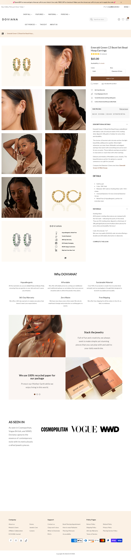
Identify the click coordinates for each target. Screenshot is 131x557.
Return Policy (90, 524)
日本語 (126, 7)
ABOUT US (53, 24)
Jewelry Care (33, 527)
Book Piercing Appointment (71, 524)
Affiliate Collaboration (16, 531)
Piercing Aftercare (69, 531)
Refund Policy (107, 524)
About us (12, 524)
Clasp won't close (53, 527)
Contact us (51, 524)
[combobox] (98, 19)
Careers (32, 531)
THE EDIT (43, 24)
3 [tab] (39, 394)
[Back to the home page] (3, 34)
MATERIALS (97, 209)
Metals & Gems (14, 527)
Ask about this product (110, 83)
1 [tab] (34, 394)
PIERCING (64, 14)
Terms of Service (91, 534)
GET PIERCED (30, 24)
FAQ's (49, 534)
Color (93, 68)
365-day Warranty (92, 531)
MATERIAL (52, 14)
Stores (31, 524)
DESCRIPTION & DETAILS (101, 124)
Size (111, 68)
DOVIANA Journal (14, 534)
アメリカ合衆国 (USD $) (111, 7)
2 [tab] (37, 394)
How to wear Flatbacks (70, 527)
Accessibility (67, 534)
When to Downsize (54, 531)
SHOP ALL (27, 14)
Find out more (124, 109)
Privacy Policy (107, 527)
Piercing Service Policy (110, 531)
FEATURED (39, 14)
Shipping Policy (91, 527)
